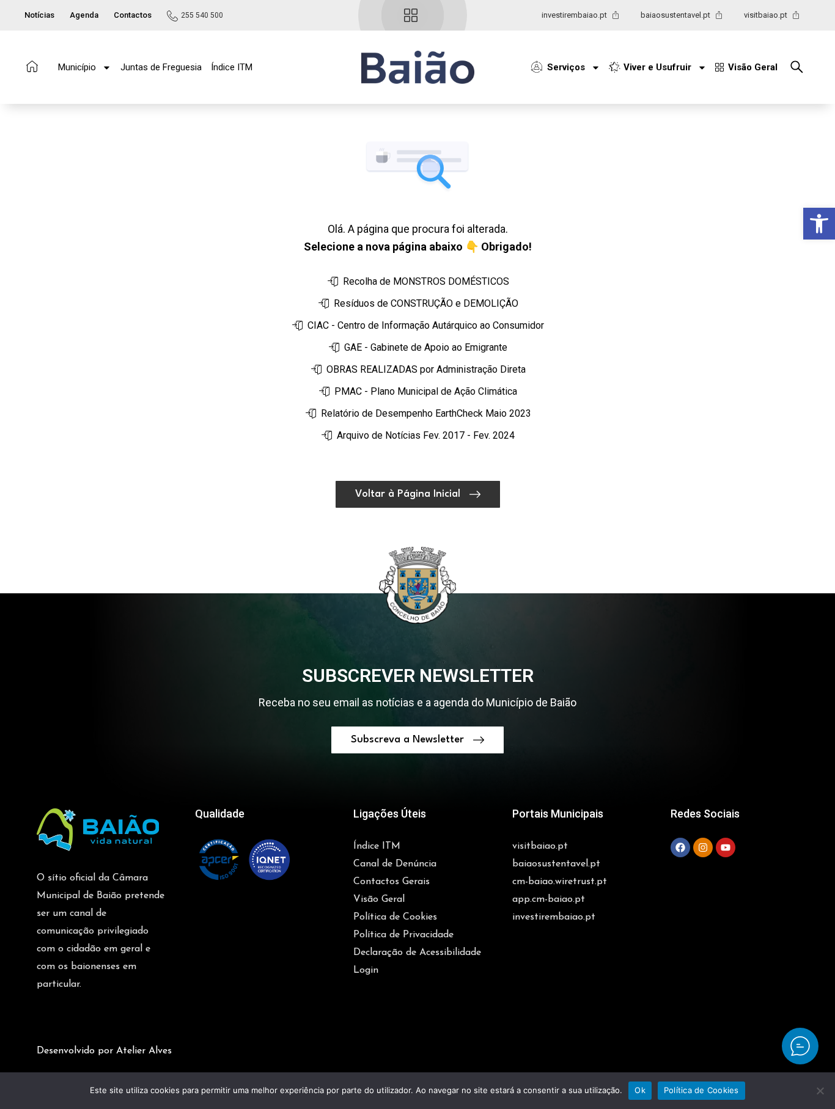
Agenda (84, 15)
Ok (640, 1090)
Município (77, 67)
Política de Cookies (701, 1090)
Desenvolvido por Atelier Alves (104, 1051)
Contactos (133, 15)
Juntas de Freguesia (161, 67)
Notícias (39, 15)
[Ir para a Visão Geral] (411, 15)
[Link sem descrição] (800, 1046)
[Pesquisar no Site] (800, 67)
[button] (819, 224)
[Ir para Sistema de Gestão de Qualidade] (244, 860)
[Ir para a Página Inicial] (32, 66)
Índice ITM (231, 67)
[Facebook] (680, 847)
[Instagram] (703, 847)
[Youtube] (725, 847)
